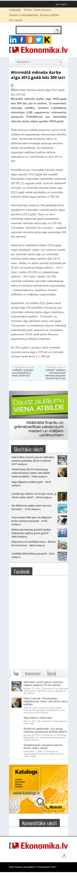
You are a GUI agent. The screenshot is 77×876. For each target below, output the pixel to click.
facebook (22, 39)
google (13, 39)
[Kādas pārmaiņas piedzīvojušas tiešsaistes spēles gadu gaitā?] (62, 536)
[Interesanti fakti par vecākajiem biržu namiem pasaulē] (62, 524)
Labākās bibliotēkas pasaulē (29, 553)
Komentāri (32, 673)
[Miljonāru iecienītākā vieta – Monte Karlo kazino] (62, 548)
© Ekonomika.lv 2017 (46, 867)
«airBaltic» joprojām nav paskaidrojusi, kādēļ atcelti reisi (23, 373)
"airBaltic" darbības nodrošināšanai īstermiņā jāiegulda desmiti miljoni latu (55, 374)
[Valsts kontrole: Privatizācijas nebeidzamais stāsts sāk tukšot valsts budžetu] (62, 476)
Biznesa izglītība (49, 15)
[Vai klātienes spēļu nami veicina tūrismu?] (62, 512)
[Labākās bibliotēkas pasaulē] (62, 560)
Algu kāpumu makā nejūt (27, 482)
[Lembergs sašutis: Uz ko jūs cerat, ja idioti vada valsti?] (62, 500)
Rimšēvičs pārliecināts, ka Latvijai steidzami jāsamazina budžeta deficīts (45, 730)
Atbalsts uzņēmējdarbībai (23, 15)
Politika (28, 9)
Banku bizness (42, 9)
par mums (61, 4)
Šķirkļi (51, 673)
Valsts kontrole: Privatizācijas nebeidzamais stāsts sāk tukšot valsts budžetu (30, 473)
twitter (39, 39)
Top (16, 673)
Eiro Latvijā (15, 20)
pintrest (30, 39)
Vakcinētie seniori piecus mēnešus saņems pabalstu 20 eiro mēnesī (32, 458)
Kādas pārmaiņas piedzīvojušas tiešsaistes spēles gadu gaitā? (31, 531)
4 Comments (43, 753)
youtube (47, 39)
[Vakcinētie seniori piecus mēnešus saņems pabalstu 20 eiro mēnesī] (62, 464)
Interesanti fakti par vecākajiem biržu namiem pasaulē (31, 519)
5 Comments (45, 737)
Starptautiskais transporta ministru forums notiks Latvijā (43, 746)
